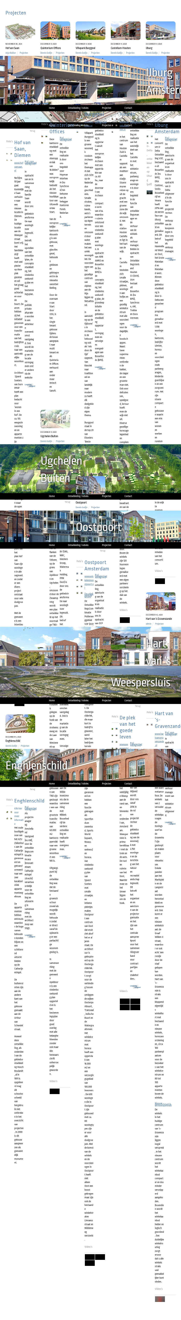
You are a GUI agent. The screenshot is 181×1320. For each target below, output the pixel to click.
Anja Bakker (10, 53)
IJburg (149, 48)
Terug (32, 131)
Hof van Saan (12, 48)
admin (148, 624)
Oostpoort (81, 502)
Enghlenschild (12, 741)
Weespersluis (118, 658)
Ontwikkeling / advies (78, 108)
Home (52, 108)
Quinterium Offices (50, 48)
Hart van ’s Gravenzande (159, 618)
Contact (128, 108)
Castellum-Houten (121, 48)
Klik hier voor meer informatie (18, 816)
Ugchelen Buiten (49, 436)
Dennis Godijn (46, 53)
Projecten (24, 53)
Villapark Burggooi (85, 48)
